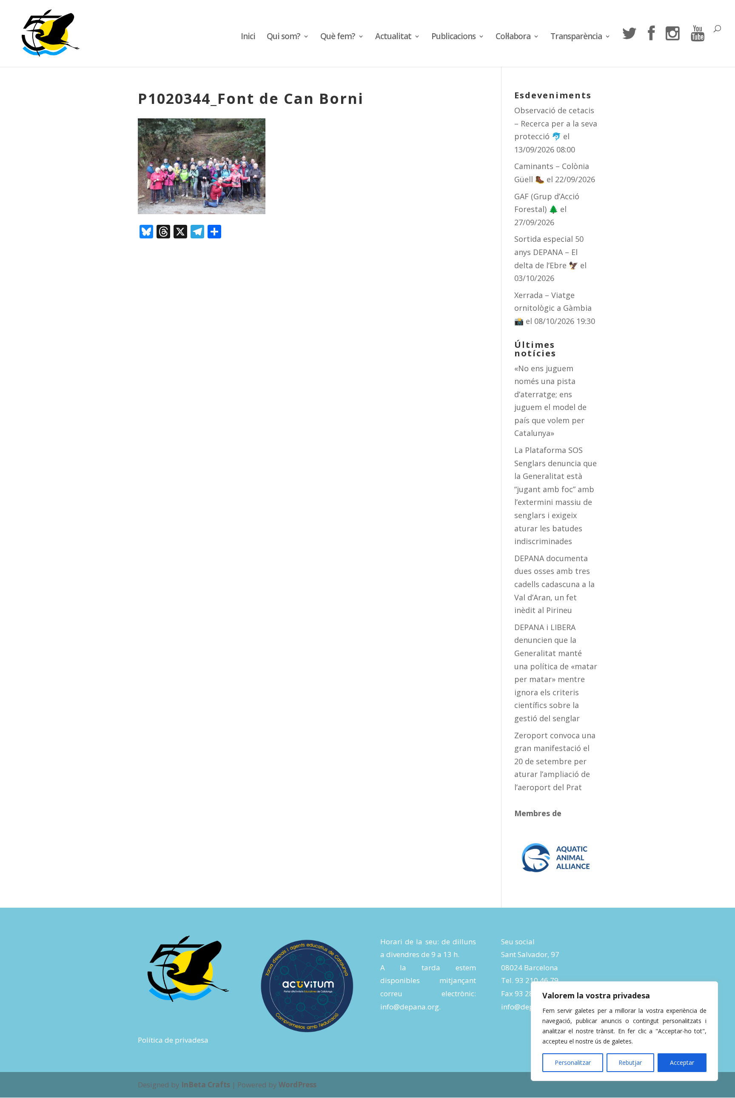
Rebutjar (630, 1062)
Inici (248, 37)
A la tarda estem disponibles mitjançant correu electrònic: (428, 980)
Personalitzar (573, 1062)
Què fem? (337, 37)
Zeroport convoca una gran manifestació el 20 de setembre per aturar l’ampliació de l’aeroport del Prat (554, 761)
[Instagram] (672, 46)
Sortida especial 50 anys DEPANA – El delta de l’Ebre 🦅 (549, 252)
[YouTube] (697, 46)
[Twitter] (629, 46)
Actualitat (393, 37)
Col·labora (513, 37)
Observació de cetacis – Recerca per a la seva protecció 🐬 (555, 123)
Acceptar (682, 1062)
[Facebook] (651, 46)
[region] (624, 1031)
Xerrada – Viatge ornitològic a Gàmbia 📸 (553, 308)
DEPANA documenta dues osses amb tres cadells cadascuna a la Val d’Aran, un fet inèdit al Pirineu (554, 584)
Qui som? (283, 37)
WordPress (297, 1084)
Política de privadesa (173, 1040)
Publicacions (453, 37)
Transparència (576, 37)
